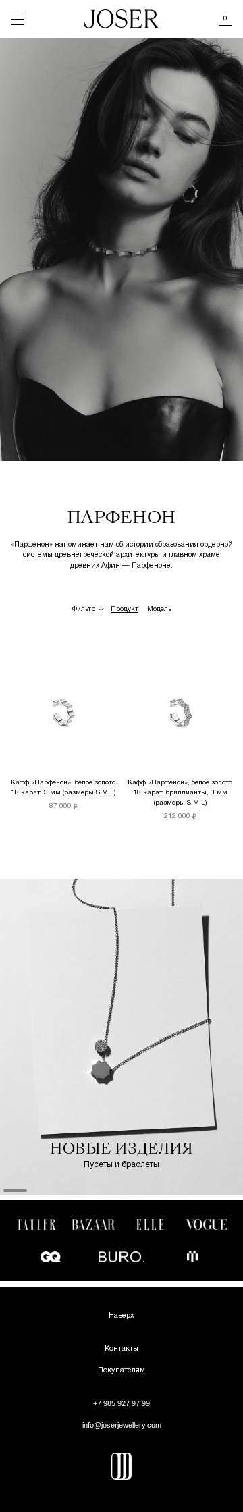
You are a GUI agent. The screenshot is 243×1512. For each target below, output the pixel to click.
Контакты (121, 1348)
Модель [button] (159, 609)
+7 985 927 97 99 (121, 1403)
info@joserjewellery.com (121, 1425)
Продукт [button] (124, 609)
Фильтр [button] (83, 609)
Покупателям (121, 1370)
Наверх (121, 1315)
